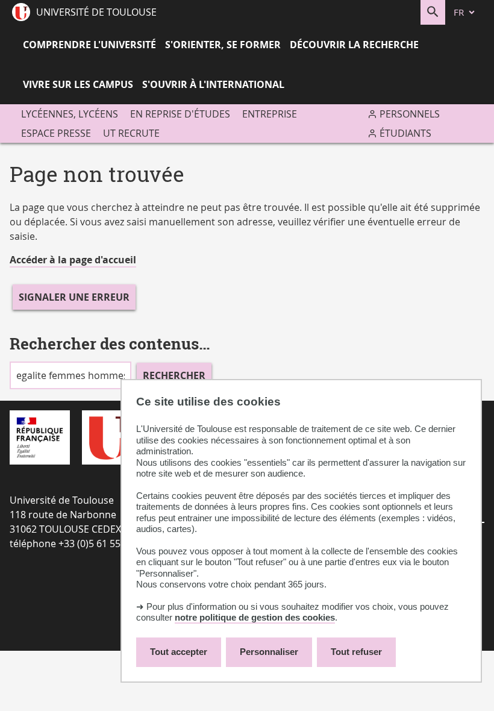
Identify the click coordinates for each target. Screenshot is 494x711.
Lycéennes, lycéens (69, 114)
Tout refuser (356, 652)
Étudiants (405, 133)
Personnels (410, 114)
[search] (70, 375)
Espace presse (56, 133)
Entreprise (269, 114)
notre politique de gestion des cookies (255, 617)
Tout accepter (178, 652)
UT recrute (131, 133)
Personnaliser (269, 652)
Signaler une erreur (74, 297)
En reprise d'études (180, 114)
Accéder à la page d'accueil (73, 259)
